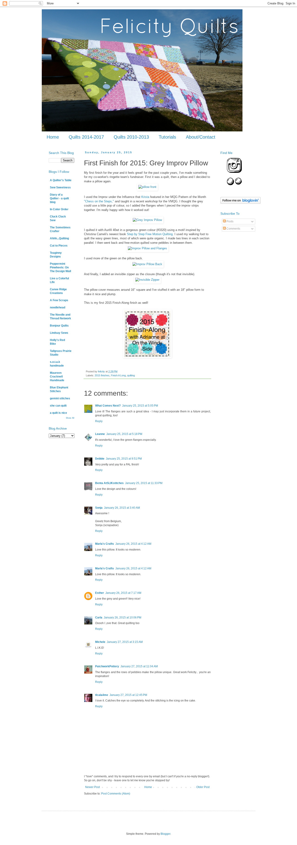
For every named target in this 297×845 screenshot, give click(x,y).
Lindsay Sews (59, 332)
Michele (100, 642)
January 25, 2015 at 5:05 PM (140, 405)
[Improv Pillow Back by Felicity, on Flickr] (147, 264)
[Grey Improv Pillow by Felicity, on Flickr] (147, 220)
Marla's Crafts (104, 543)
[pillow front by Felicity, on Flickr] (147, 187)
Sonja (99, 507)
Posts (229, 221)
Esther (99, 593)
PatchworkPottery (107, 666)
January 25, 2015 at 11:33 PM (143, 483)
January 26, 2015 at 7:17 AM (123, 593)
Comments (233, 228)
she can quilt (58, 405)
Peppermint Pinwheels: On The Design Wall (60, 267)
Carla (98, 617)
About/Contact (200, 137)
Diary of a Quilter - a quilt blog (59, 198)
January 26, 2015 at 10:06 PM (122, 617)
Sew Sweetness (60, 187)
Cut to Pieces (59, 245)
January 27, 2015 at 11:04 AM (139, 666)
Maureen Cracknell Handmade (57, 376)
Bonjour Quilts (59, 325)
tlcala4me (101, 695)
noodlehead (57, 307)
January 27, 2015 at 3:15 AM (125, 642)
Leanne (100, 434)
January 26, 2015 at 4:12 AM (133, 543)
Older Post (203, 787)
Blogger (165, 833)
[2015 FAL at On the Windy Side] (147, 357)
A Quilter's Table (60, 180)
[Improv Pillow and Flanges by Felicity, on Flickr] (147, 248)
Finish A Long (118, 375)
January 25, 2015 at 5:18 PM (124, 434)
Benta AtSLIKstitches (109, 483)
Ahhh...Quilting (59, 238)
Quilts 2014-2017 (86, 137)
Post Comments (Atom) (115, 793)
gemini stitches (60, 398)
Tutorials (167, 137)
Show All (70, 418)
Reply (99, 421)
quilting (131, 375)
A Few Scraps (59, 300)
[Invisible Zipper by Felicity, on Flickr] (147, 279)
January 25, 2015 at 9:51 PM (124, 458)
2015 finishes (102, 375)
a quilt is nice (58, 412)
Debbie (99, 458)
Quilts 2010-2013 (131, 137)
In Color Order (59, 209)
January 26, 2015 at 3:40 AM (122, 507)
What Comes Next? (108, 405)
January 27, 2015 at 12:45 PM (128, 695)
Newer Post (92, 787)
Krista (145, 197)
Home (53, 137)
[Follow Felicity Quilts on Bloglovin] (240, 202)
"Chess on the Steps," (99, 201)
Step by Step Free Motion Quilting (150, 234)
